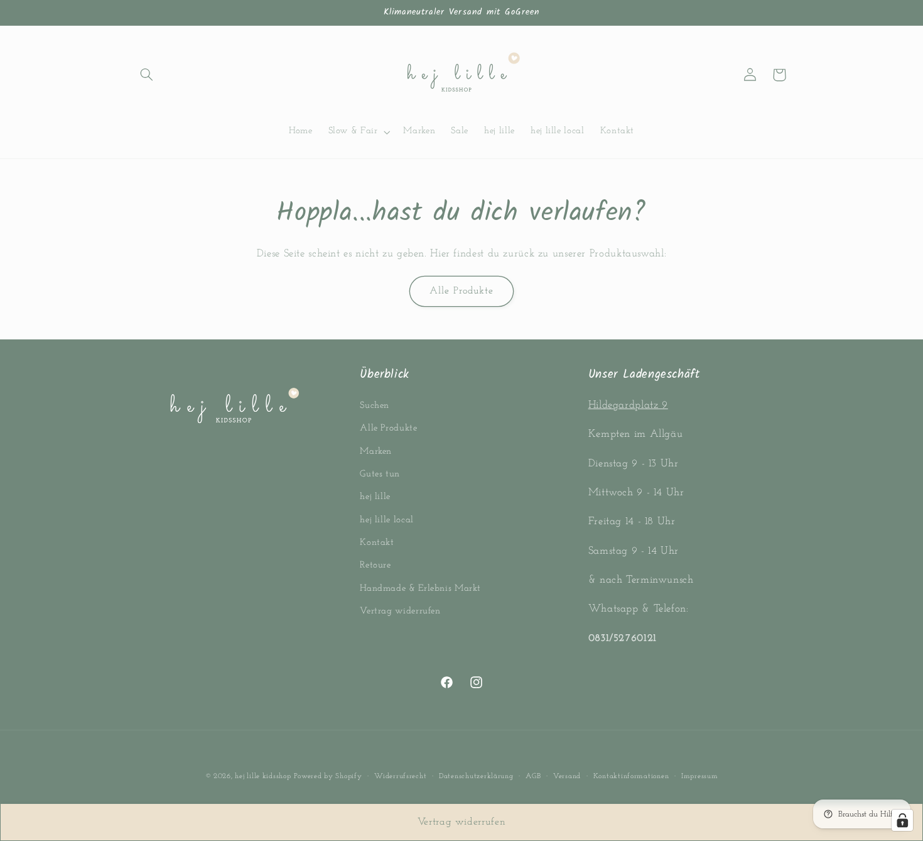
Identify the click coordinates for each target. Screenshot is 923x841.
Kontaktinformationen (631, 776)
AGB (533, 776)
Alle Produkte (461, 291)
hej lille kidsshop (263, 776)
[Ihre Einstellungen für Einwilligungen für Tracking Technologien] (902, 820)
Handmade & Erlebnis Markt (420, 588)
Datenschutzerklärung (476, 776)
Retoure (375, 566)
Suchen (374, 405)
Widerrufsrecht (400, 776)
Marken (376, 451)
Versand (567, 776)
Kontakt (377, 542)
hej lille (375, 497)
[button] (146, 74)
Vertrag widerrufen (400, 611)
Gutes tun (380, 474)
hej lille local (386, 520)
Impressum (699, 776)
